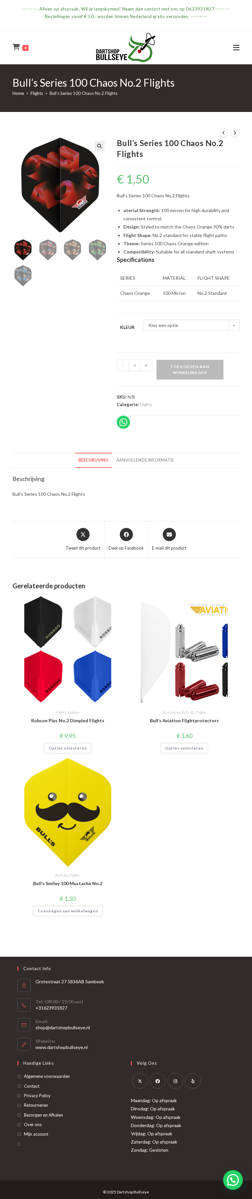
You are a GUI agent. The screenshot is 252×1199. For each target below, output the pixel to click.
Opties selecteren (68, 748)
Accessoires (171, 712)
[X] (140, 1081)
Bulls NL (188, 712)
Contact (31, 1086)
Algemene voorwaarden (47, 1076)
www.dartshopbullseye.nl (61, 1047)
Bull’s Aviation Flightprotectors (184, 720)
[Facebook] (157, 1081)
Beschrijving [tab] (93, 460)
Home (18, 93)
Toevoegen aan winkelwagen (189, 369)
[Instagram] (175, 1081)
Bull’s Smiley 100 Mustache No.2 (67, 883)
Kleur (127, 327)
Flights (37, 93)
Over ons (33, 1124)
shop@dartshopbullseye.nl (62, 1027)
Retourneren (36, 1105)
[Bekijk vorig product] (223, 133)
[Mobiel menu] (236, 47)
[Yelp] (193, 1081)
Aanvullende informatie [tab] (145, 460)
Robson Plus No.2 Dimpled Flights (67, 720)
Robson (73, 712)
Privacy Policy (37, 1095)
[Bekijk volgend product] (235, 133)
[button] (99, 146)
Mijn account (36, 1134)
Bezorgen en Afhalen (43, 1115)
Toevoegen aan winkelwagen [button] (67, 910)
